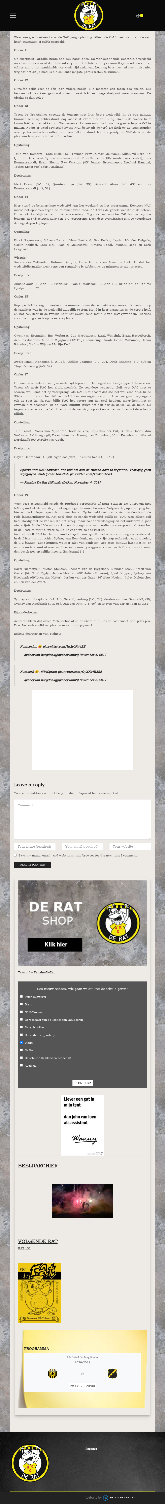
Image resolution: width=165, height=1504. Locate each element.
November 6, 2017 (92, 655)
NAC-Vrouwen (34, 1012)
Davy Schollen (34, 1027)
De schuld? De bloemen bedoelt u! (48, 1058)
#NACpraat (46, 474)
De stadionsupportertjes (41, 1035)
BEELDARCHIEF (37, 1165)
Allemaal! (31, 1065)
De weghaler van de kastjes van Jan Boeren (54, 1020)
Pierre (29, 1042)
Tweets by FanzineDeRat (36, 972)
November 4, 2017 (87, 482)
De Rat (29, 1050)
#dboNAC (62, 474)
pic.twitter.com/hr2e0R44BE (64, 646)
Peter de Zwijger (35, 997)
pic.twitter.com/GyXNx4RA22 (80, 671)
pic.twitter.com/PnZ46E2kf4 (91, 474)
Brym (28, 1004)
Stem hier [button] (82, 1083)
